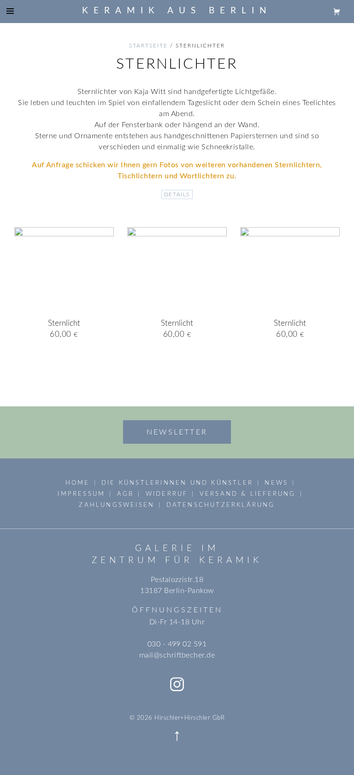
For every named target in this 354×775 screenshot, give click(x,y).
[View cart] (337, 11)
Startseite (148, 45)
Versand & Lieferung (248, 494)
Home (77, 483)
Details (177, 194)
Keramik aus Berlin (177, 10)
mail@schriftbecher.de (177, 655)
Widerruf (167, 494)
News (276, 483)
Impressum (81, 494)
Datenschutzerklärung (220, 505)
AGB (125, 494)
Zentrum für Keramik (177, 560)
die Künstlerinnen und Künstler (177, 483)
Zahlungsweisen (116, 505)
